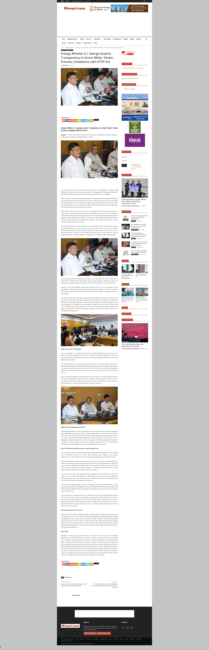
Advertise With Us (87, 43)
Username (124, 157)
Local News (77, 48)
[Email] (76, 120)
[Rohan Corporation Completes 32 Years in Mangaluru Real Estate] (126, 253)
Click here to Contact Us (90, 633)
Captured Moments (127, 320)
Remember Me (136, 165)
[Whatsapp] (89, 120)
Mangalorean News (71, 39)
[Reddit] (63, 120)
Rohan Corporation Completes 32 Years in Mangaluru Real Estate (139, 251)
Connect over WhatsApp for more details (132, 68)
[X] (147, 1)
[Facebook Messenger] (82, 120)
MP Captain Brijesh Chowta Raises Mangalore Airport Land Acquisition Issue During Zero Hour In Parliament (105, 586)
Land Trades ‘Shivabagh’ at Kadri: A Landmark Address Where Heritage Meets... (139, 217)
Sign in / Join (87, 1)
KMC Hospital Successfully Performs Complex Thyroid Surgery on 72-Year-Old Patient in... (128, 300)
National (132, 39)
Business (138, 39)
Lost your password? (136, 167)
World (95, 43)
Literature (78, 43)
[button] (146, 39)
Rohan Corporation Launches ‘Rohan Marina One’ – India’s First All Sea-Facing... (142, 300)
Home (63, 39)
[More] (92, 120)
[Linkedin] (66, 120)
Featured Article (127, 175)
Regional (126, 39)
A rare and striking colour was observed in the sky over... (132, 345)
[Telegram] (85, 120)
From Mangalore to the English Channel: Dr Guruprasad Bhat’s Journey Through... (138, 226)
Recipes (82, 39)
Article (123, 196)
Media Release (65, 65)
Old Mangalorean (117, 39)
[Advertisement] (104, 25)
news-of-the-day (68, 577)
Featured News (126, 212)
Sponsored (125, 284)
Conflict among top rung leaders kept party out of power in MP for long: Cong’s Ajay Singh (74, 585)
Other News (97, 39)
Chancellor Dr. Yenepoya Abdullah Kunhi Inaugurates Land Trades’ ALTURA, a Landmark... (139, 243)
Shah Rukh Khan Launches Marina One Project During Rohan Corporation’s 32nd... (134, 201)
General (64, 43)
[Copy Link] (79, 120)
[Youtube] (69, 120)
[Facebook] (141, 1)
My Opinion (71, 43)
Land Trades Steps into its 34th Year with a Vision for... (142, 275)
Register (133, 169)
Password (124, 161)
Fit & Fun (88, 39)
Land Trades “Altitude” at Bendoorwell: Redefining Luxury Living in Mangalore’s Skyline (139, 235)
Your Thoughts (107, 39)
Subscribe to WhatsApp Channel (130, 79)
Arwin (94, 644)
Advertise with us (127, 64)
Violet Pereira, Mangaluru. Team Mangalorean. (130, 206)
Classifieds (133, 238)
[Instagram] (144, 1)
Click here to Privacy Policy (103, 633)
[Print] (73, 120)
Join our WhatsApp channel (129, 74)
